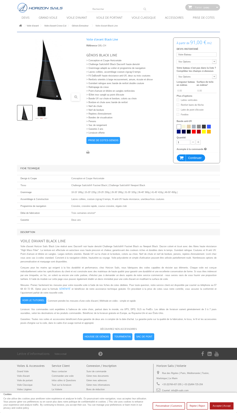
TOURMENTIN (122, 336)
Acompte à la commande (190, 149)
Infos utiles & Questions (64, 380)
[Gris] (194, 127)
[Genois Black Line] (25, 113)
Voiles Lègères (24, 389)
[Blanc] (179, 127)
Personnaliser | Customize (169, 406)
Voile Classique (144, 18)
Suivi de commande (96, 371)
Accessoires (174, 18)
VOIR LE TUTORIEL (33, 300)
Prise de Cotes (204, 18)
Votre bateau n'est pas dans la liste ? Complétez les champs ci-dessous (196, 69)
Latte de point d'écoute (192, 109)
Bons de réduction (95, 389)
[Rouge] (194, 132)
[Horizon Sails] (49, 8)
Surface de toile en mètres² (205, 83)
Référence (91, 45)
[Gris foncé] (199, 127)
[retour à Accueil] (20, 26)
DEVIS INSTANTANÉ (187, 49)
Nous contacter (59, 371)
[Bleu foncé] (184, 132)
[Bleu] (209, 127)
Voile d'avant (77, 18)
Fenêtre (184, 114)
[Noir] (189, 132)
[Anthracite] (204, 127)
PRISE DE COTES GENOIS (103, 140)
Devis (25, 18)
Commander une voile (63, 376)
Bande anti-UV (185, 121)
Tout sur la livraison (61, 385)
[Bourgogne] (199, 132)
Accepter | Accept (222, 406)
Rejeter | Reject (197, 406)
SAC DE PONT (144, 336)
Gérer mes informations (98, 385)
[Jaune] (204, 132)
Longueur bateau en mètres (186, 83)
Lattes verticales (189, 100)
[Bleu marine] (179, 132)
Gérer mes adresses (96, 380)
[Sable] (189, 127)
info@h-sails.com (180, 390)
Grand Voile (48, 18)
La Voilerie (57, 389)
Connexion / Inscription (101, 366)
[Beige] (184, 127)
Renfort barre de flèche (192, 105)
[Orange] (209, 132)
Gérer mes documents (97, 376)
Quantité (181, 137)
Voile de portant (109, 18)
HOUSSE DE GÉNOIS (97, 336)
